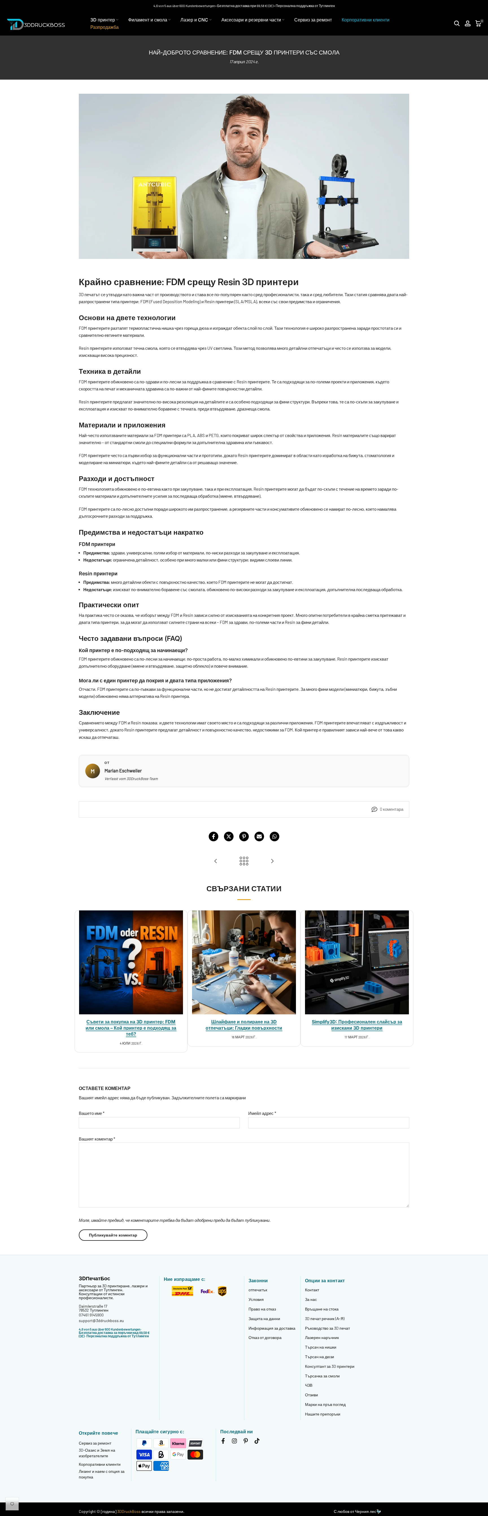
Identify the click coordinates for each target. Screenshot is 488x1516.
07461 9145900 (91, 1314)
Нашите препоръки (322, 1414)
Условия (256, 1299)
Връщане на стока (322, 1309)
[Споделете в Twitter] (229, 836)
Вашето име (91, 1113)
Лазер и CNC (194, 20)
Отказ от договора (265, 1337)
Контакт (312, 1289)
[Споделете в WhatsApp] (274, 836)
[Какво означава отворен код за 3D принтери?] (272, 861)
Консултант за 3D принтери (329, 1366)
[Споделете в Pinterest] (244, 836)
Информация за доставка (272, 1328)
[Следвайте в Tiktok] (257, 1442)
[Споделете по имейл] (259, 836)
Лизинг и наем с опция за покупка (102, 1474)
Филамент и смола (147, 20)
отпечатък (258, 1289)
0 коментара (391, 809)
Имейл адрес (262, 1113)
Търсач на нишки (320, 1347)
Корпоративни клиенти (365, 20)
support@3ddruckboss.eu (101, 1320)
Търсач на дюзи (319, 1356)
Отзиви (311, 1394)
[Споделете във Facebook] (213, 836)
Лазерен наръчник (322, 1337)
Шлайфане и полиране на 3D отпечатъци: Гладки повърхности (244, 1025)
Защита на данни (264, 1318)
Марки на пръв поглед (325, 1404)
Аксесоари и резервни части (251, 20)
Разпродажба (104, 27)
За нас (311, 1299)
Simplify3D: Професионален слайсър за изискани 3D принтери (357, 1025)
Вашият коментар (97, 1138)
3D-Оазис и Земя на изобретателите (97, 1453)
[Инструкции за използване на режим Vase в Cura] (216, 861)
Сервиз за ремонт (313, 20)
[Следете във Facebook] (223, 1442)
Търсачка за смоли (322, 1375)
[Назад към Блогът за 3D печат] (244, 861)
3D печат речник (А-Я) (325, 1318)
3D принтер (102, 20)
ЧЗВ (308, 1385)
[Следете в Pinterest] (246, 1442)
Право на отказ (262, 1309)
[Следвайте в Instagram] (234, 1442)
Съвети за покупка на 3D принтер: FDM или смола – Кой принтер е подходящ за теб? (131, 1028)
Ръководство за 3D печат (327, 1328)
